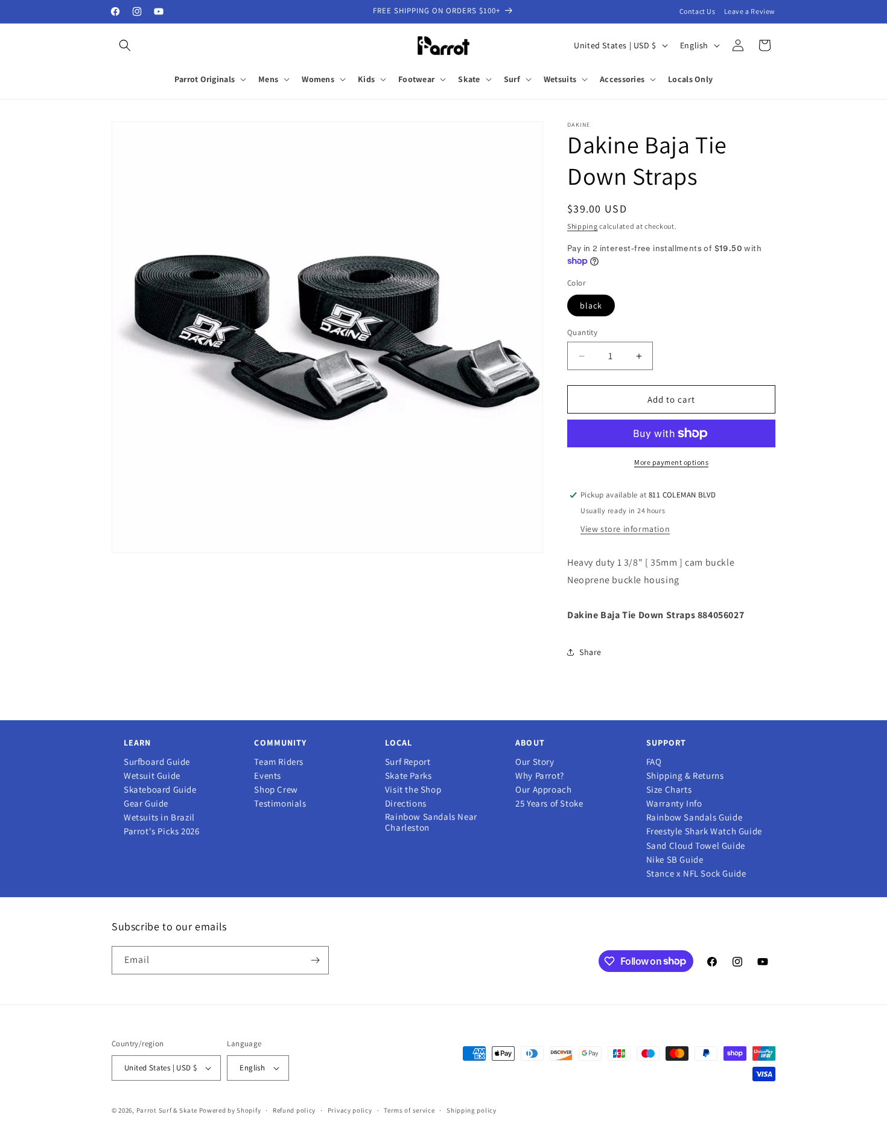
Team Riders (279, 761)
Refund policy (294, 1110)
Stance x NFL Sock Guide (696, 873)
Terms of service (409, 1110)
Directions (406, 803)
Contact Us (697, 11)
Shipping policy (472, 1110)
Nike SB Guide (675, 859)
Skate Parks (408, 775)
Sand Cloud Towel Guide (695, 845)
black (591, 305)
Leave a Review (749, 11)
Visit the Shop (413, 789)
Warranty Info (674, 803)
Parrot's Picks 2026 (161, 831)
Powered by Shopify (230, 1110)
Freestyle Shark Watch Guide (704, 831)
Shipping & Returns (685, 775)
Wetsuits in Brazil (159, 817)
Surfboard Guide (157, 761)
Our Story (534, 761)
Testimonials (280, 803)
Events (267, 775)
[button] (125, 45)
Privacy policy (350, 1110)
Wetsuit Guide (152, 775)
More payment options (671, 462)
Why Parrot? (539, 775)
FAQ (654, 761)
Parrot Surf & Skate (166, 1110)
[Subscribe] (315, 960)
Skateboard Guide (160, 789)
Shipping (582, 226)
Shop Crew (275, 789)
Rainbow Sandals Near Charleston (431, 822)
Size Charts (669, 789)
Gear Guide (146, 803)
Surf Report (408, 761)
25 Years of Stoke (549, 803)
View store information (625, 528)
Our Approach (543, 789)
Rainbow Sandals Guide (694, 817)
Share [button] (590, 652)
